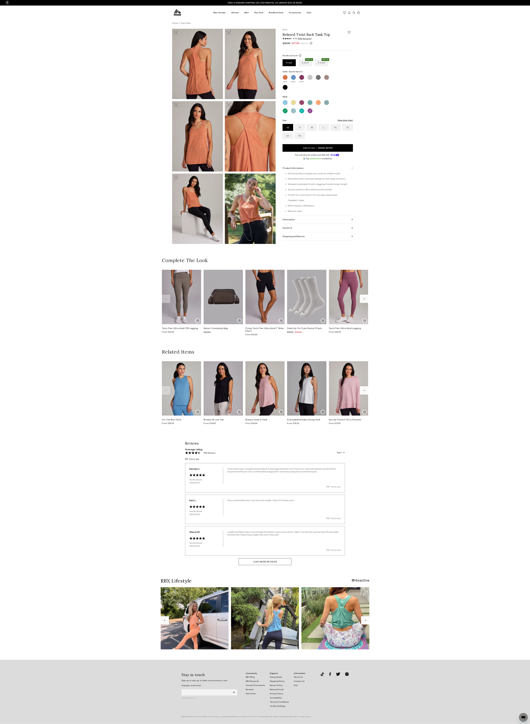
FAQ (296, 685)
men (246, 12)
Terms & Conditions (279, 702)
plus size (258, 12)
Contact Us (299, 681)
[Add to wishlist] (349, 32)
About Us (298, 677)
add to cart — (318, 147)
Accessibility (276, 697)
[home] (177, 12)
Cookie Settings (277, 706)
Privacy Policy (276, 693)
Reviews (250, 689)
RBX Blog (250, 677)
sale (309, 12)
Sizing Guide (276, 677)
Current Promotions (255, 685)
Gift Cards (251, 693)
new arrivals (219, 12)
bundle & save (276, 12)
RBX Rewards (252, 681)
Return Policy (276, 685)
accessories (295, 12)
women (235, 12)
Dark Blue (186, 23)
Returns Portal (277, 689)
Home (175, 23)
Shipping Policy (277, 681)
